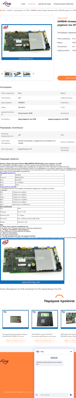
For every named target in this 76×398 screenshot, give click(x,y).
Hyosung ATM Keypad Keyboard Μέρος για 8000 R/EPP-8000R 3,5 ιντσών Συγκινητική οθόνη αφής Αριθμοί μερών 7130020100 (14, 335)
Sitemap (20, 392)
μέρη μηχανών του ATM (21, 10)
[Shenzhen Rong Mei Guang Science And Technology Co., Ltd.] (6, 4)
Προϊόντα (31, 4)
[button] (5, 322)
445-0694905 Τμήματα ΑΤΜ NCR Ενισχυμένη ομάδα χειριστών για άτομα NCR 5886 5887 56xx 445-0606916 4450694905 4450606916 (44, 335)
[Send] (71, 395)
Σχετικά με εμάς (44, 4)
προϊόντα (10, 10)
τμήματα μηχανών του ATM (51, 289)
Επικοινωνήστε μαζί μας (64, 4)
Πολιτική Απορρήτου (10, 392)
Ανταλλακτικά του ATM (33, 289)
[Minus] (71, 351)
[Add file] (36, 395)
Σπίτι (23, 4)
